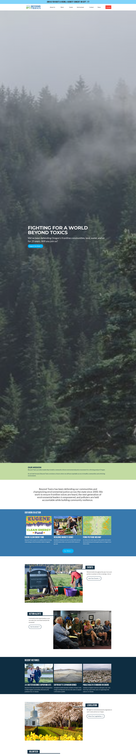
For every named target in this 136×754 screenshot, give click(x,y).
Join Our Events (93, 578)
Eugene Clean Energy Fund (34, 537)
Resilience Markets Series (63, 537)
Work (62, 7)
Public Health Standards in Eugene (96, 685)
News (99, 7)
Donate (108, 7)
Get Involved (80, 7)
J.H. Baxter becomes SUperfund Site (38, 685)
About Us (52, 7)
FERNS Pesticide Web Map (92, 537)
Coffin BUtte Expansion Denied (65, 685)
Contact (91, 7)
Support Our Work (34, 246)
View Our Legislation (95, 716)
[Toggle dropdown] (56, 7)
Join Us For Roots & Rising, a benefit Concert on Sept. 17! (68, 2)
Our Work (67, 551)
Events (71, 7)
